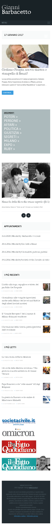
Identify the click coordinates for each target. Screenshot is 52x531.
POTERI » (11, 117)
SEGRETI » (11, 137)
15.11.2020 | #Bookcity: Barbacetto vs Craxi (21, 236)
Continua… (7, 93)
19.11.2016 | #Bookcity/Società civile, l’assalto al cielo (25, 260)
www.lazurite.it (33, 487)
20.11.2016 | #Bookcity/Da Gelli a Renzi (19, 244)
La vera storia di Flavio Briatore (16, 357)
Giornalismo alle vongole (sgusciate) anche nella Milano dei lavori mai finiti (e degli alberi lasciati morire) (21, 301)
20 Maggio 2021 (8, 390)
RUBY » (9, 149)
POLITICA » (12, 129)
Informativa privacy (32, 516)
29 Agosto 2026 (8, 290)
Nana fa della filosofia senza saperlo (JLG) (25, 202)
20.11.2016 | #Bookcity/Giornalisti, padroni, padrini (24, 252)
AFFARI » (10, 125)
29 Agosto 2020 (8, 360)
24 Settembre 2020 (9, 403)
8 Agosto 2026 (7, 333)
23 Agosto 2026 (8, 307)
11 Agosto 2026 (8, 320)
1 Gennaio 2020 (8, 377)
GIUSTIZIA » (13, 133)
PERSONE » (12, 121)
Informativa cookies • (20, 516)
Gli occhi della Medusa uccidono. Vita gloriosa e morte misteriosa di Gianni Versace (19, 371)
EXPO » (9, 145)
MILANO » (11, 141)
